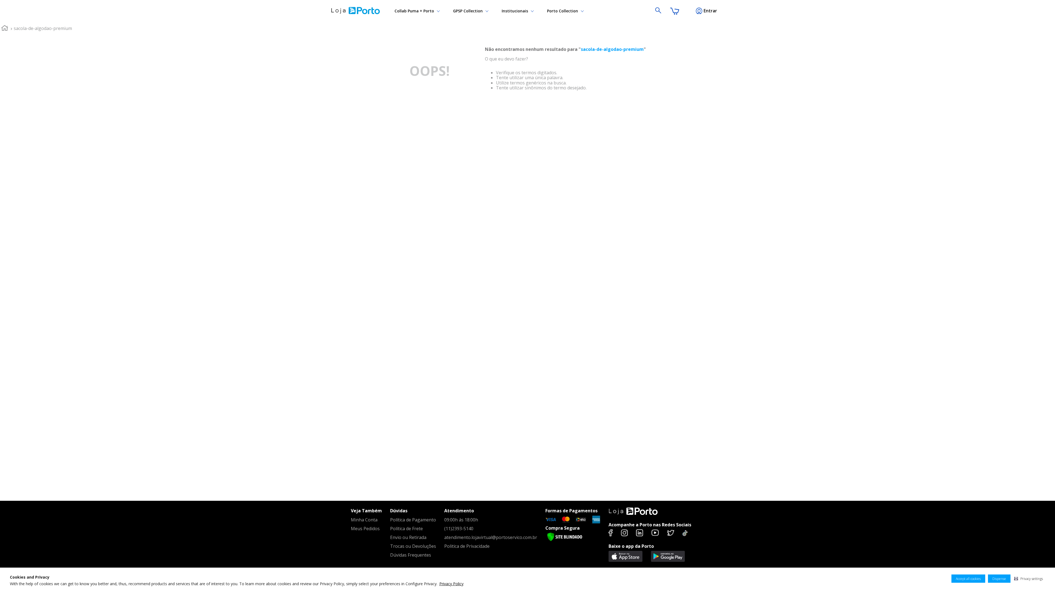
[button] (1028, 578)
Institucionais (515, 10)
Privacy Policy (451, 583)
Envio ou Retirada (408, 537)
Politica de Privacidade (467, 546)
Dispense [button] (999, 578)
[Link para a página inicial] (4, 28)
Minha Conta (364, 520)
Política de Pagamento (413, 520)
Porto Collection (562, 10)
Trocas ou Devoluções (413, 546)
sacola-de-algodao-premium (43, 28)
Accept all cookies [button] (968, 578)
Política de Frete (406, 529)
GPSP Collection (468, 10)
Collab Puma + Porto (414, 10)
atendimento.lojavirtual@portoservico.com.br (490, 537)
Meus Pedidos (365, 529)
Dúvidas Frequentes (410, 555)
